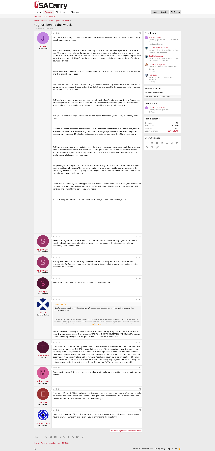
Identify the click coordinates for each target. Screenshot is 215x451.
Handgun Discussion (156, 44)
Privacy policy (160, 449)
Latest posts (151, 103)
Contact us (136, 449)
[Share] (136, 33)
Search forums (49, 16)
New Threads (151, 33)
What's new (60, 12)
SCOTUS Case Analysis (158, 47)
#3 (140, 257)
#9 (140, 410)
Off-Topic (152, 71)
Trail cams (153, 75)
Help (168, 449)
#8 (140, 389)
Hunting (152, 82)
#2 (140, 236)
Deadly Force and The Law (158, 60)
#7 (140, 368)
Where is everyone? (157, 64)
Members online (153, 88)
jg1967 (38, 28)
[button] (67, 12)
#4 (140, 278)
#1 (140, 33)
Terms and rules (147, 449)
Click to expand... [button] (97, 324)
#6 (140, 342)
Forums (48, 12)
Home (38, 12)
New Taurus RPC (156, 37)
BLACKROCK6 (174, 131)
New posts (38, 16)
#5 (140, 299)
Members (75, 12)
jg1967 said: (58, 304)
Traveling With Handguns (158, 52)
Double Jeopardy (156, 56)
